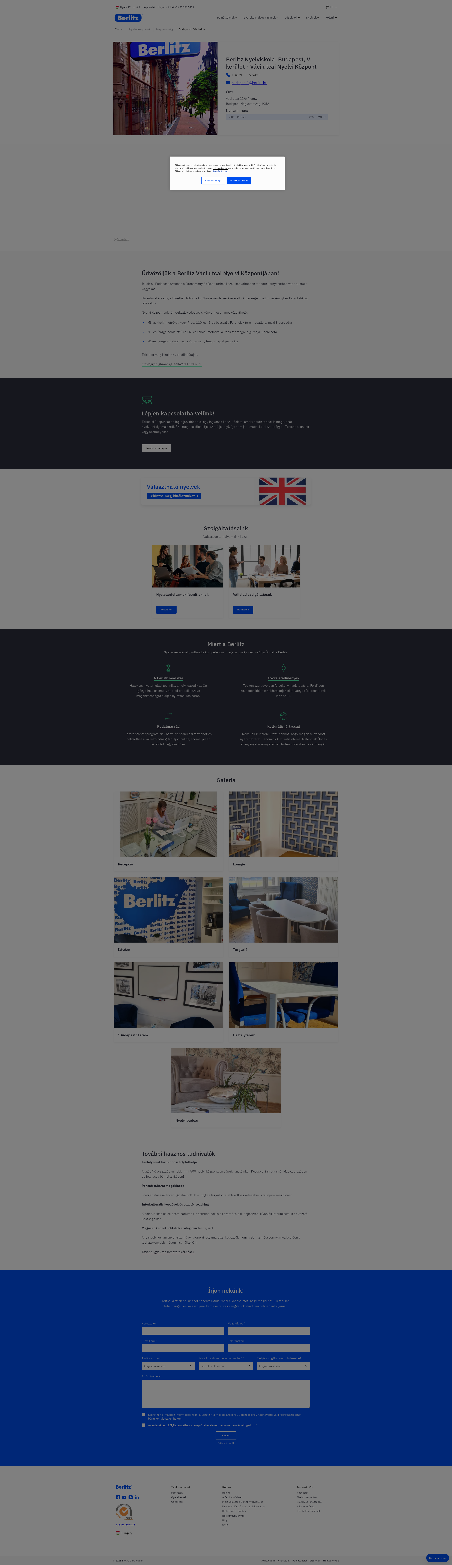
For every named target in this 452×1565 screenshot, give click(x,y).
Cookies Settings (213, 180)
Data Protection (220, 171)
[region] (227, 173)
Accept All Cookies (239, 180)
